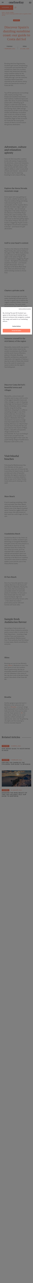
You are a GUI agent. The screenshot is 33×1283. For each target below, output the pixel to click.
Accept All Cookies (16, 330)
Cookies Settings (16, 326)
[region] (16, 321)
